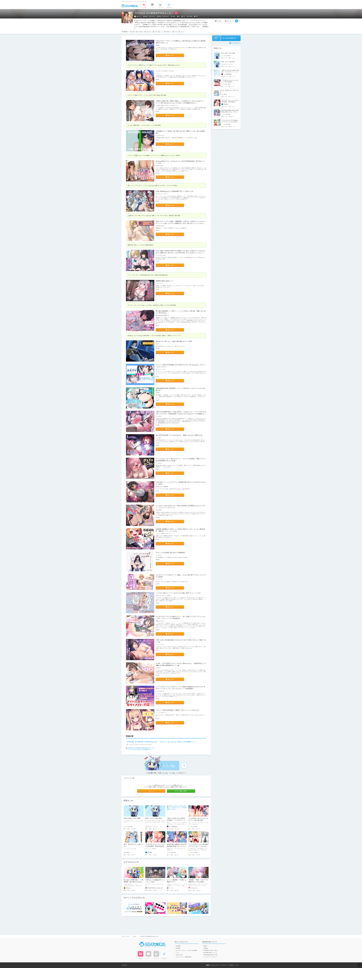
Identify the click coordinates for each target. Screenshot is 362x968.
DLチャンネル (129, 5)
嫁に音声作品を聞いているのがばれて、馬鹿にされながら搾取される (179, 435)
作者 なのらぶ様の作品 (153, 818)
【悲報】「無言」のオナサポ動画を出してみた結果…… (198, 881)
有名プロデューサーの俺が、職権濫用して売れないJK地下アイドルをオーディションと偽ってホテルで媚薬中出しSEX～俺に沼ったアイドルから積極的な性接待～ (181, 223)
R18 (156, 31)
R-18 (176, 31)
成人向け (149, 31)
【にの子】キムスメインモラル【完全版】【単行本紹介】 (155, 845)
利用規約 (178, 948)
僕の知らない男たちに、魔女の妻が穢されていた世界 (174, 341)
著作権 (205, 946)
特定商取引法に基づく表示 (210, 950)
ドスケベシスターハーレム (165, 71)
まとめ (134, 936)
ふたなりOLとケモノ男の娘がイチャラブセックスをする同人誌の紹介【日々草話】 (198, 846)
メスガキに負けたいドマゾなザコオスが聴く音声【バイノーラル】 (178, 593)
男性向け (168, 31)
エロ (162, 31)
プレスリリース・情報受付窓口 (184, 957)
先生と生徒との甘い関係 (132, 818)
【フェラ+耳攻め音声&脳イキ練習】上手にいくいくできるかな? (177, 710)
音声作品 (140, 31)
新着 (134, 31)
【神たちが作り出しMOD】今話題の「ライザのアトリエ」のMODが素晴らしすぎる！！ (230, 71)
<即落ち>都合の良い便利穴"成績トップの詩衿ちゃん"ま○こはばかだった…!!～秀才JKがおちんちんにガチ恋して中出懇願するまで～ (180, 102)
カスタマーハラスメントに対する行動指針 (186, 950)
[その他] (239, 21)
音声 (196, 16)
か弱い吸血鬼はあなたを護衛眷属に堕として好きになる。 (175, 191)
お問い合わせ (179, 954)
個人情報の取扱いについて (210, 952)
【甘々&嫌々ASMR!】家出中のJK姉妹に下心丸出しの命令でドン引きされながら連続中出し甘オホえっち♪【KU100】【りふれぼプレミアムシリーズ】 (180, 253)
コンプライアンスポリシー (210, 957)
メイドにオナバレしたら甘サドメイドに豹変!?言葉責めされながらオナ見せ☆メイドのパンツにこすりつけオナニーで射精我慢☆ (180, 688)
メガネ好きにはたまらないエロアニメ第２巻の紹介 (198, 819)
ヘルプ (177, 952)
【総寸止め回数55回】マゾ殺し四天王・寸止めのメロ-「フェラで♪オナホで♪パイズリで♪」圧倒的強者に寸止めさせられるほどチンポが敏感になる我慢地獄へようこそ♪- (181, 414)
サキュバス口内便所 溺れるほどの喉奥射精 (170, 552)
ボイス (182, 31)
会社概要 (178, 946)
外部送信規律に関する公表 (210, 954)
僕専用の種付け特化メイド (165, 281)
